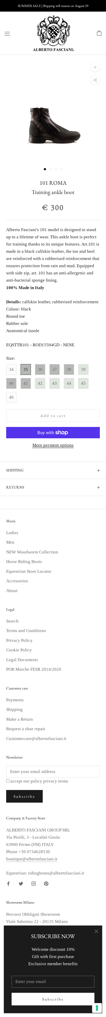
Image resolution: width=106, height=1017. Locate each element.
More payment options (53, 445)
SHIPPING (15, 470)
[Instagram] (33, 883)
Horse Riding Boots (24, 561)
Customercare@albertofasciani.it (36, 738)
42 (40, 383)
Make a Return (19, 719)
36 (40, 369)
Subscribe (53, 999)
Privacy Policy (19, 640)
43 (54, 383)
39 (83, 369)
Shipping (14, 709)
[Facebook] (8, 883)
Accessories (17, 580)
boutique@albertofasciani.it (31, 858)
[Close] (96, 931)
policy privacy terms (49, 781)
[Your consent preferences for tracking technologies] (97, 1008)
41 (25, 383)
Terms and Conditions (26, 630)
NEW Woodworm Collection (32, 552)
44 (69, 383)
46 (11, 397)
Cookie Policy (19, 650)
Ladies (12, 532)
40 (11, 383)
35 (25, 369)
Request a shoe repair (25, 728)
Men (10, 542)
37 (54, 369)
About (11, 590)
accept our (39, 781)
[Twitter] (21, 883)
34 (11, 369)
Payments (15, 699)
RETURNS (15, 487)
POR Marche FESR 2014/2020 (33, 669)
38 (69, 369)
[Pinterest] (46, 883)
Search (12, 621)
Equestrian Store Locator (28, 571)
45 (83, 383)
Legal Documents (22, 659)
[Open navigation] (7, 33)
